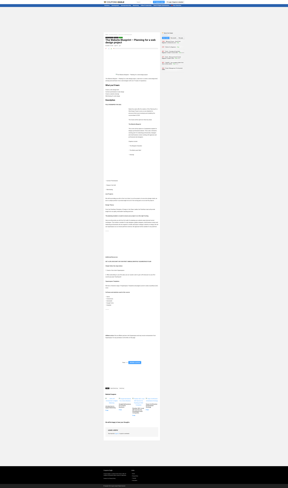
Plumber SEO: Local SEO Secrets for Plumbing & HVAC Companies (138, 411)
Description (134, 480)
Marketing (136, 5)
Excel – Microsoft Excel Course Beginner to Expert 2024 (171, 57)
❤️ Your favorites (176, 5)
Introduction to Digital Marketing (110, 406)
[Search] (150, 2)
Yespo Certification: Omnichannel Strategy (151, 405)
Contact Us (106, 478)
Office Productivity (146, 5)
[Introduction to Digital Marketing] (111, 398)
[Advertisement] (144, 18)
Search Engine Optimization (161, 5)
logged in (117, 433)
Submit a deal (159, 2)
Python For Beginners (170, 47)
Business (107, 5)
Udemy (120, 37)
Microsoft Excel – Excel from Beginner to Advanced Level (171, 42)
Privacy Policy (112, 478)
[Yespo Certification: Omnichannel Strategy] (152, 398)
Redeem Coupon (135, 362)
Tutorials (134, 478)
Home (106, 34)
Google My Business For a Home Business (125, 405)
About (133, 473)
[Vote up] (111, 49)
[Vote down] (109, 49)
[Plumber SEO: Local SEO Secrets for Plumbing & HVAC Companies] (138, 398)
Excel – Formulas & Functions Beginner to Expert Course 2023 (171, 52)
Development (115, 5)
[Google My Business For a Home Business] (125, 398)
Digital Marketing (109, 37)
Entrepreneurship (126, 5)
